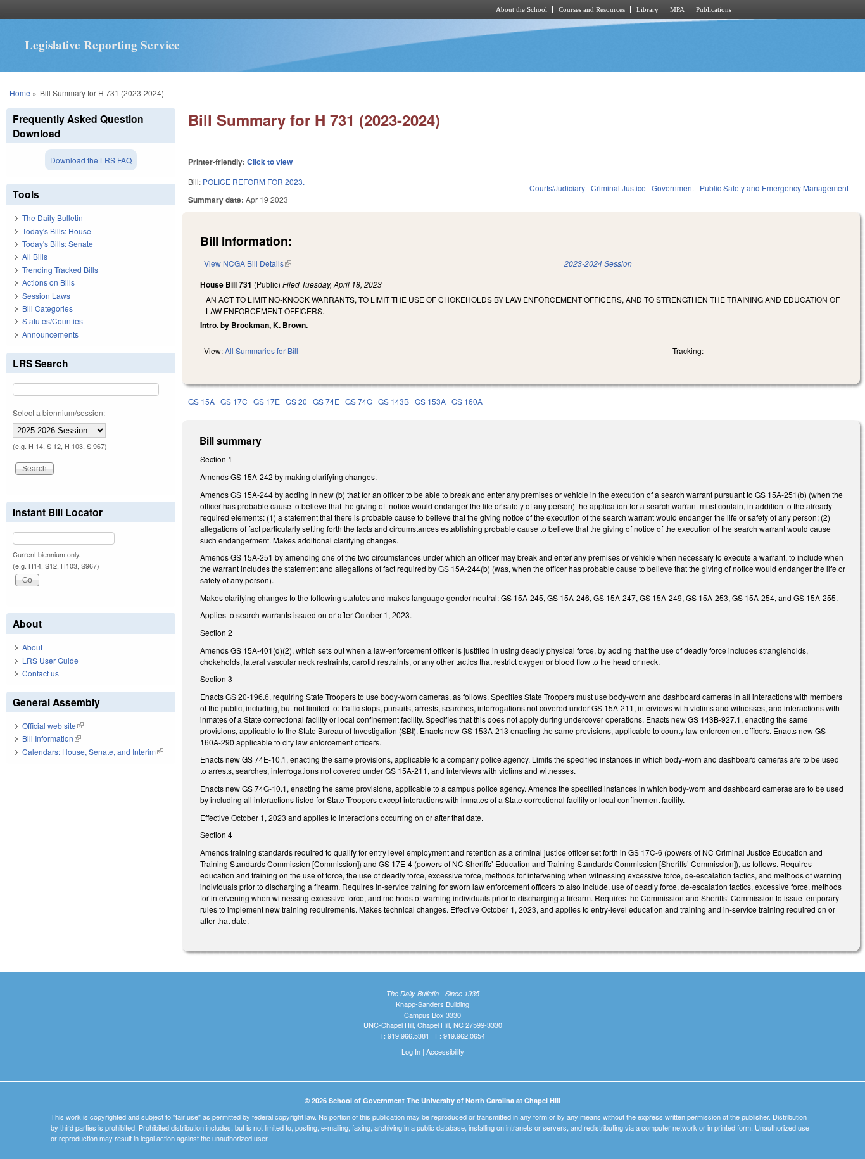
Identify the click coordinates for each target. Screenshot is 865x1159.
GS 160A (467, 401)
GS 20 (296, 401)
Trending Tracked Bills (60, 269)
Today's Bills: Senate (57, 243)
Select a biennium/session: (59, 412)
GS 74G (358, 401)
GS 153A (430, 401)
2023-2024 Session (598, 263)
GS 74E (326, 401)
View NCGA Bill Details (247, 263)
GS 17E (266, 401)
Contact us (40, 673)
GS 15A (201, 401)
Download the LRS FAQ (91, 160)
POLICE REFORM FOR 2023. (254, 181)
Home (19, 92)
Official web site (53, 725)
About (32, 647)
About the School (521, 9)
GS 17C (234, 401)
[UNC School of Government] (265, 9)
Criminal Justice (618, 187)
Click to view (270, 161)
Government (673, 187)
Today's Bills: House (56, 230)
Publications (713, 9)
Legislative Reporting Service (102, 45)
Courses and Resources (592, 9)
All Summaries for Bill (261, 350)
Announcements (50, 334)
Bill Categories (47, 308)
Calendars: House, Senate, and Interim (92, 751)
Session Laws (46, 295)
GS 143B (393, 401)
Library (647, 9)
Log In (410, 1051)
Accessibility (445, 1051)
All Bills (34, 256)
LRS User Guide (50, 660)
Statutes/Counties (52, 320)
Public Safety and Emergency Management (774, 187)
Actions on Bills (48, 282)
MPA (677, 9)
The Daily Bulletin (52, 217)
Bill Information (51, 738)
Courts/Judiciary (557, 187)
